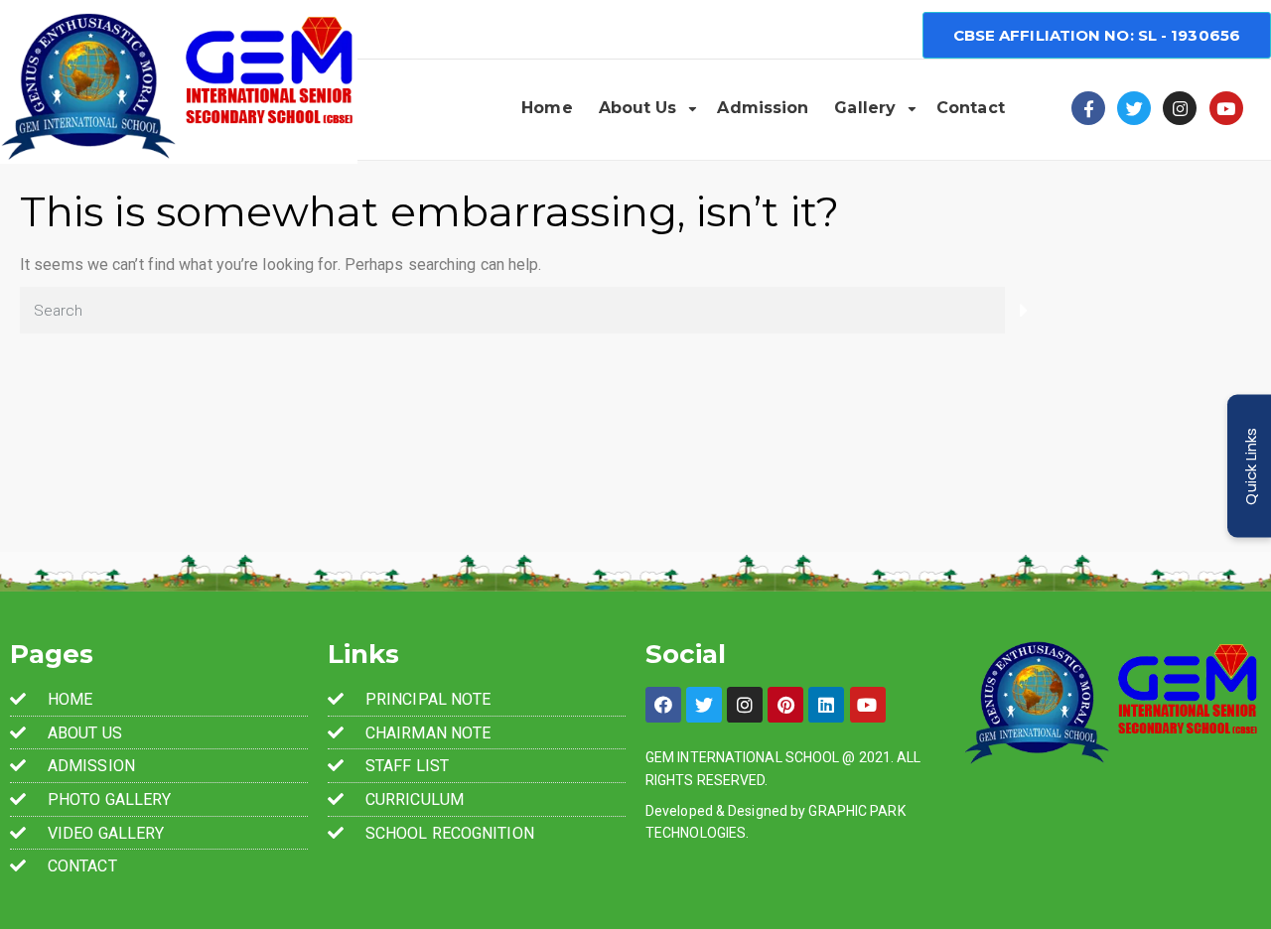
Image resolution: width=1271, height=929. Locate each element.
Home (546, 107)
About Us (638, 107)
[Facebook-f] (1088, 108)
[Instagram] (1180, 108)
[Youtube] (1226, 108)
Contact (970, 107)
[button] (1096, 35)
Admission (762, 107)
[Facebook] (663, 705)
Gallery (865, 107)
